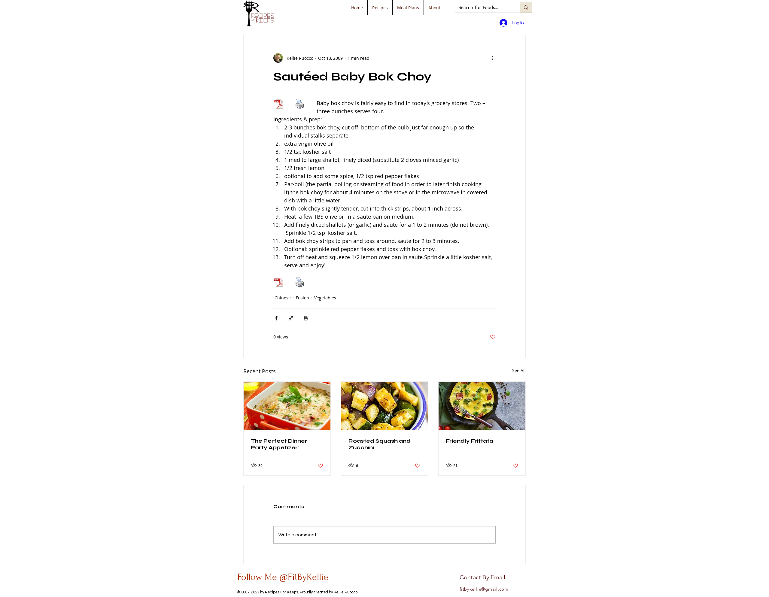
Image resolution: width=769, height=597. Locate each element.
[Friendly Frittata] (482, 406)
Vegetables (325, 298)
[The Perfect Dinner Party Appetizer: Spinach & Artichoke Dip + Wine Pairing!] (287, 406)
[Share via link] (291, 318)
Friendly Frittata (469, 441)
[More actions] (492, 58)
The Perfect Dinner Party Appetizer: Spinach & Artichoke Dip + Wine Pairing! (286, 444)
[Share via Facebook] (276, 318)
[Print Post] (306, 318)
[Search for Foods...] (526, 7)
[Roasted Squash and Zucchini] (384, 406)
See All (519, 370)
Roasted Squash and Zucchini (379, 444)
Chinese (283, 298)
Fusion (302, 298)
